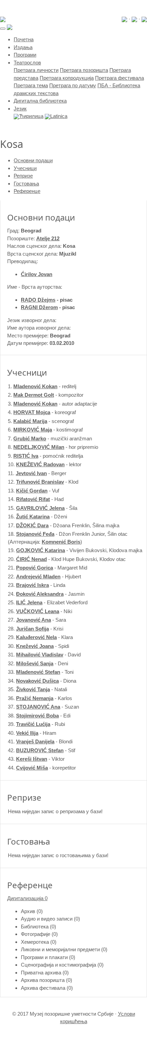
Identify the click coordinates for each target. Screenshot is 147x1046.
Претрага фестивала (119, 78)
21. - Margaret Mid (47, 568)
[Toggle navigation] (2, 29)
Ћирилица (31, 116)
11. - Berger (37, 473)
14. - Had (36, 499)
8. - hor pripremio (53, 447)
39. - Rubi (36, 724)
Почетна (24, 39)
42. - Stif (41, 750)
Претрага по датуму (72, 85)
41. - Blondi (40, 741)
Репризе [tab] (23, 176)
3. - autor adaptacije (52, 404)
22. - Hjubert (44, 576)
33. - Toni (41, 672)
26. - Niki (40, 611)
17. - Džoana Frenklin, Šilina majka (63, 525)
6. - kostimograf (45, 430)
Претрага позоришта (84, 70)
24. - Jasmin (46, 594)
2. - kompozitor (45, 395)
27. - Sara (37, 620)
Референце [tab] (27, 191)
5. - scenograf (41, 421)
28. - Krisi (35, 629)
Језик (20, 108)
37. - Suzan (43, 707)
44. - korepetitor (42, 768)
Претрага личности (36, 70)
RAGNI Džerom (39, 307)
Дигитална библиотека (40, 101)
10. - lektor (44, 464)
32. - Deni (38, 663)
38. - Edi (39, 715)
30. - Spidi (38, 646)
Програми (25, 55)
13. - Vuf (33, 491)
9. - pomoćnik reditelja (45, 456)
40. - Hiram (32, 733)
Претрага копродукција (67, 78)
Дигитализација (27, 898)
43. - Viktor (36, 759)
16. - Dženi (37, 516)
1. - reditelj (42, 386)
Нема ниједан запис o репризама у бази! (55, 811)
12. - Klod (43, 482)
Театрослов (27, 62)
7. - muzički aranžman (50, 438)
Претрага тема (31, 85)
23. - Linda (36, 585)
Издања (23, 47)
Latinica (58, 116)
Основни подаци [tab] (33, 160)
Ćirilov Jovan (36, 274)
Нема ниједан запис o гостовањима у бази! (58, 855)
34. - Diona (42, 681)
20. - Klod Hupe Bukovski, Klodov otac (67, 559)
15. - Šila (42, 508)
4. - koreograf (42, 412)
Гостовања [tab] (26, 183)
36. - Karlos (40, 698)
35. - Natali (37, 689)
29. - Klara (40, 637)
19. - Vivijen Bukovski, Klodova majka (75, 550)
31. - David (44, 654)
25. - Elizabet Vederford (48, 602)
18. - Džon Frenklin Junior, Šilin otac (68, 534)
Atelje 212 (47, 238)
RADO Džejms (38, 300)
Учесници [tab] (25, 168)
